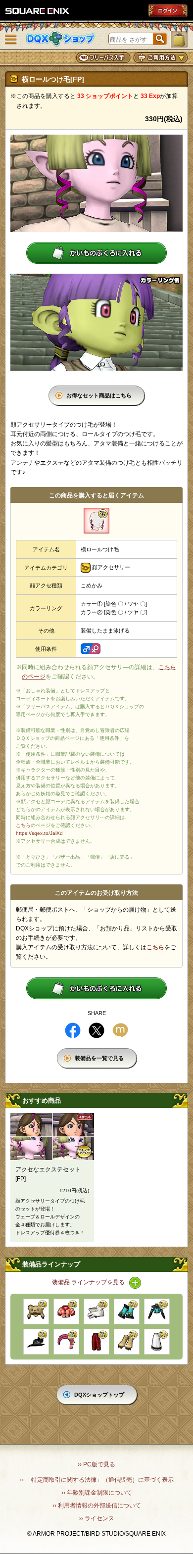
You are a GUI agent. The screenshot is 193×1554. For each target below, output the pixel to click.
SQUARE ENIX (37, 10)
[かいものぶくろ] (179, 39)
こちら (23, 825)
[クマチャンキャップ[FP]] (36, 1311)
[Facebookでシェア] (73, 1030)
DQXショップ (61, 39)
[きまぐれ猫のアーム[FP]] (126, 1311)
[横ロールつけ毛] (96, 521)
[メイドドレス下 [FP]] (157, 1341)
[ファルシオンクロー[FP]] (96, 1311)
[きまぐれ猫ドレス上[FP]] (157, 1311)
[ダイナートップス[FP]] (66, 1311)
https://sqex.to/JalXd (39, 833)
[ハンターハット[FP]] (36, 1341)
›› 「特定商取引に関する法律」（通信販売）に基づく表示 (97, 1479)
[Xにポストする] (96, 1030)
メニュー (11, 39)
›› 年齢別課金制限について (96, 1492)
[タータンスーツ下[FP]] (96, 1341)
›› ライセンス (96, 1518)
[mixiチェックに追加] (120, 1030)
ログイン (167, 10)
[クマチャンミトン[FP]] (126, 1341)
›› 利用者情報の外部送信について (96, 1505)
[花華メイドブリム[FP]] (66, 1341)
